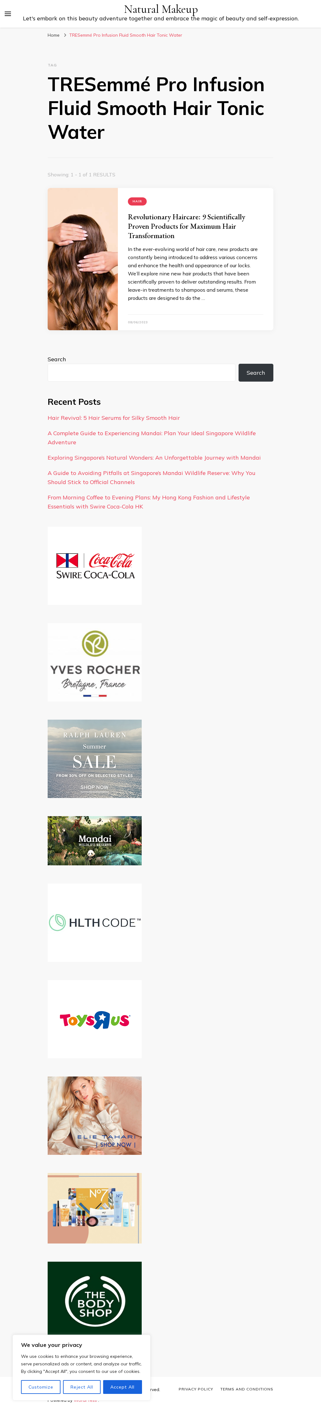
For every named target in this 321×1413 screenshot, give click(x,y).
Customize (41, 1387)
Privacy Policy (196, 1389)
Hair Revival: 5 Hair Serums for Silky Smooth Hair (114, 417)
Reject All (82, 1387)
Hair (137, 201)
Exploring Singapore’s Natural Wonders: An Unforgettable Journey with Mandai (154, 457)
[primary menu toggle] (8, 14)
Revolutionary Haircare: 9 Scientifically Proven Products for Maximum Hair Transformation (186, 226)
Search (57, 359)
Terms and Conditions (246, 1389)
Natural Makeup (161, 9)
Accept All (122, 1387)
